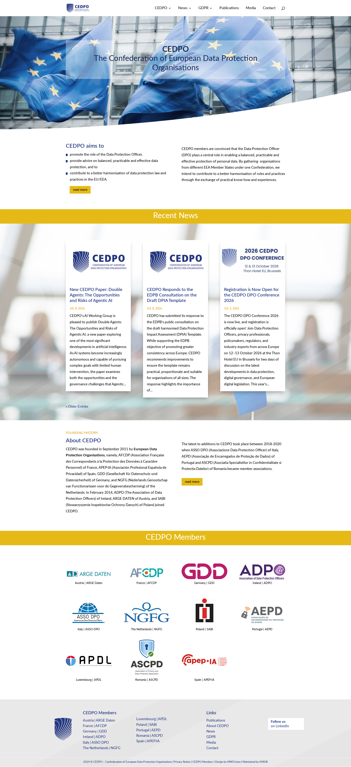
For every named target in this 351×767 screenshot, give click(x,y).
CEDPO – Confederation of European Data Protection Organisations (132, 762)
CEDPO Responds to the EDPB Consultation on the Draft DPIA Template (172, 295)
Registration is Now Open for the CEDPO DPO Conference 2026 (251, 295)
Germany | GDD (95, 731)
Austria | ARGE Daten (99, 720)
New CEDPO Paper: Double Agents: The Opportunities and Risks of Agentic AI (96, 295)
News (182, 8)
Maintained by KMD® (255, 762)
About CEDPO (217, 726)
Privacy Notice (182, 762)
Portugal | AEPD (148, 730)
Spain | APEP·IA (148, 741)
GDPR (203, 8)
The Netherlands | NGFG (101, 748)
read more (80, 189)
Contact (269, 8)
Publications (229, 8)
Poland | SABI (146, 724)
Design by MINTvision (228, 762)
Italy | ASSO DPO (96, 742)
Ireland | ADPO (94, 737)
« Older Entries (77, 406)
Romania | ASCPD (149, 735)
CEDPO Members (202, 762)
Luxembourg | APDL (151, 719)
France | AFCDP (95, 726)
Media (251, 8)
